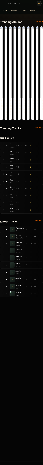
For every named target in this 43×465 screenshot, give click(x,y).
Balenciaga (12, 180)
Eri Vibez (12, 190)
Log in (9, 3)
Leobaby (12, 147)
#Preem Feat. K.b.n (12, 168)
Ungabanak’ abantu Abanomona (12, 166)
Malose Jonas (12, 154)
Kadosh (18, 245)
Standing (12, 187)
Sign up (17, 3)
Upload (32, 10)
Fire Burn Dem (12, 144)
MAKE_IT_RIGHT (12, 208)
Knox (17, 274)
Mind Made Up (20, 242)
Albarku (18, 271)
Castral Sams (12, 197)
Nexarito (18, 252)
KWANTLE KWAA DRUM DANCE (20, 249)
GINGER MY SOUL (20, 264)
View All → (39, 21)
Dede (12, 158)
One (17, 231)
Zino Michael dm (12, 183)
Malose (12, 151)
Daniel (12, 211)
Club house (12, 201)
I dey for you (12, 194)
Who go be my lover (20, 235)
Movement (20, 228)
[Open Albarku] (12, 293)
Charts (24, 10)
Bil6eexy (12, 161)
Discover (14, 10)
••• (26, 145)
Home (5, 10)
